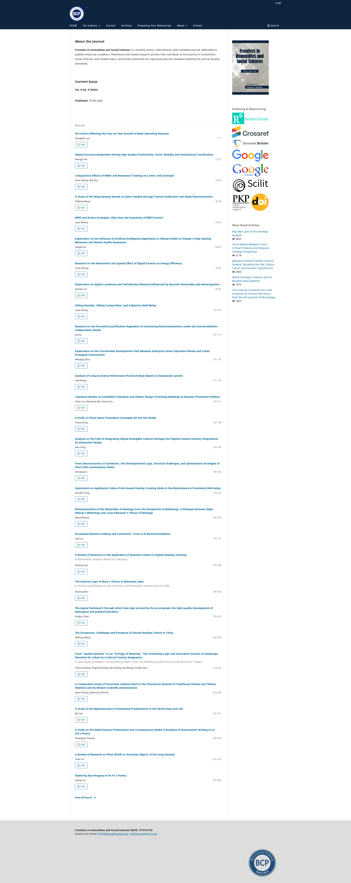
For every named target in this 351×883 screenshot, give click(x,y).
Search (274, 25)
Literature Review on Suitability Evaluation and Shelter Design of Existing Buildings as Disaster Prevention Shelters (147, 396)
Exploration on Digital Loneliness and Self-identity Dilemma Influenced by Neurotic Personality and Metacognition (147, 284)
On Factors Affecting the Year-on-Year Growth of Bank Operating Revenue (122, 133)
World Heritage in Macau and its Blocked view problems (252, 279)
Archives (126, 25)
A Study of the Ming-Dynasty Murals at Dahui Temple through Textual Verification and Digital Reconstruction (144, 196)
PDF (82, 144)
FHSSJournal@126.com (143, 833)
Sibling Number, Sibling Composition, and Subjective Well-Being (115, 305)
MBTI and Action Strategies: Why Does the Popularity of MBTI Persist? (119, 217)
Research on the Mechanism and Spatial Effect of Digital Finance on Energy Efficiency (128, 263)
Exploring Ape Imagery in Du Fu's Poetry (101, 775)
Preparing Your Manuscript (154, 25)
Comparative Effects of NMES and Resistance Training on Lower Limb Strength (124, 175)
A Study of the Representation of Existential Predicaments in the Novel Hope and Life (129, 708)
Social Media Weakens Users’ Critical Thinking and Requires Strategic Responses (250, 248)
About (181, 25)
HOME (73, 25)
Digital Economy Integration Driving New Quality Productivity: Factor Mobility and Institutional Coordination (144, 154)
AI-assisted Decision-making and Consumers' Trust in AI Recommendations (123, 534)
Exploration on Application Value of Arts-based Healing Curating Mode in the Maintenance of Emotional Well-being (147, 488)
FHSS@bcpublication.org (113, 833)
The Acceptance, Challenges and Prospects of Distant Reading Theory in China (124, 632)
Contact (197, 25)
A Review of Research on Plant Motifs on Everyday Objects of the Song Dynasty (125, 754)
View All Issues (83, 797)
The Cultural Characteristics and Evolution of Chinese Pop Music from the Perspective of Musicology (253, 293)
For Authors (90, 25)
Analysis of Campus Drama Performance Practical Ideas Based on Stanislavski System (129, 375)
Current (111, 25)
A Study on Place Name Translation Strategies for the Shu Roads (115, 417)
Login (278, 2)
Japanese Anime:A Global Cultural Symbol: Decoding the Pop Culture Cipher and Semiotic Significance (253, 264)
